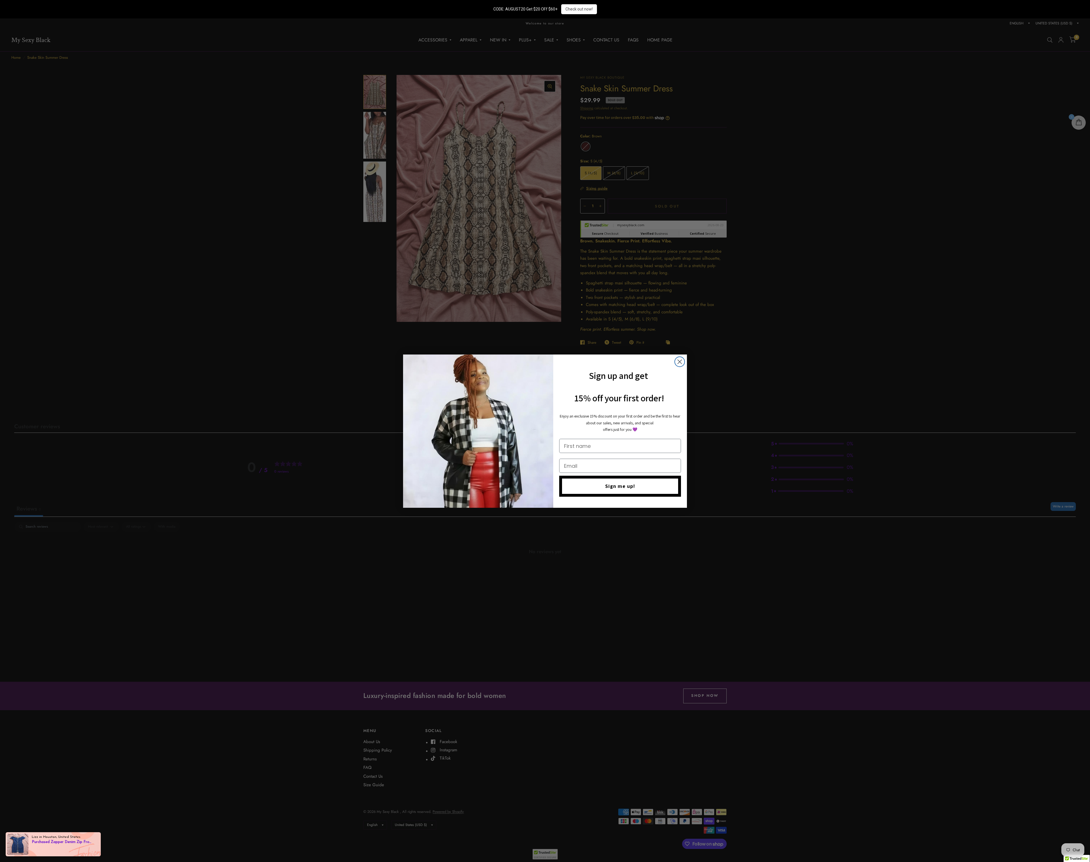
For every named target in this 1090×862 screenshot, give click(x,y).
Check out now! (579, 9)
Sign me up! (620, 486)
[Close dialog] (680, 362)
